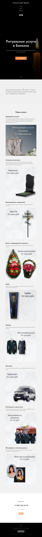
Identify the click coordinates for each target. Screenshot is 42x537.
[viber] (22, 15)
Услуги (21, 8)
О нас (21, 6)
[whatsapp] (20, 15)
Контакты (21, 10)
